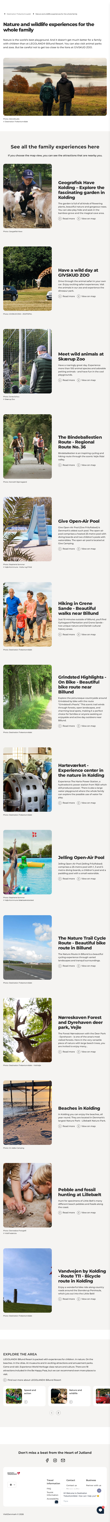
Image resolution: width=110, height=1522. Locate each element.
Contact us (71, 1485)
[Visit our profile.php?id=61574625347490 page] (47, 1460)
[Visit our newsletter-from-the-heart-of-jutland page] (63, 1460)
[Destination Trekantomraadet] (14, 1473)
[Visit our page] (55, 1460)
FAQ (49, 1488)
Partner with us (93, 1485)
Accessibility (53, 1499)
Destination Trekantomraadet (19, 14)
